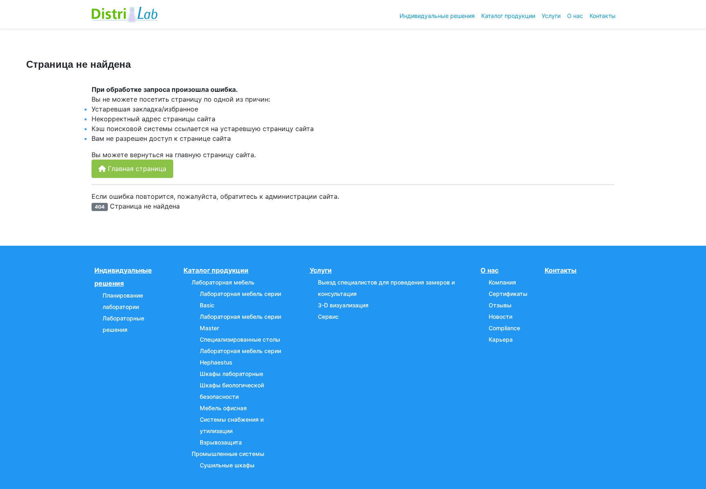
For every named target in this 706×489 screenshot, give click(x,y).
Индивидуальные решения (437, 15)
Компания (502, 282)
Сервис (328, 316)
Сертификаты (508, 293)
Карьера (501, 339)
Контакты (603, 15)
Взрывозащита (221, 442)
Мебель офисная (223, 408)
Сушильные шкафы (227, 465)
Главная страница (136, 168)
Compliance (504, 328)
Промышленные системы (228, 453)
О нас (575, 15)
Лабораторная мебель (223, 282)
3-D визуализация (343, 305)
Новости (500, 316)
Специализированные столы (240, 339)
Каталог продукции (508, 15)
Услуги (551, 15)
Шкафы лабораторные (231, 373)
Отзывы (500, 305)
